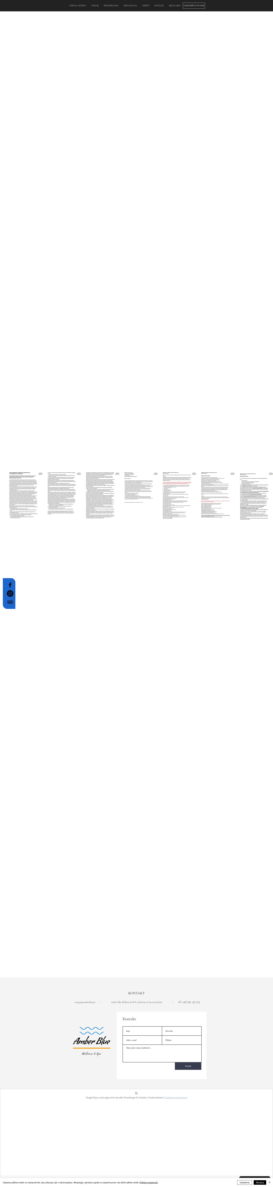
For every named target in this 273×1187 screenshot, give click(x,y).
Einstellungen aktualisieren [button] (175, 1097)
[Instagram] (10, 593)
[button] (175, 6)
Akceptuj (260, 1182)
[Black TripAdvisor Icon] (10, 602)
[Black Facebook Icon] (10, 585)
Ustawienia (245, 1182)
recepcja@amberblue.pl (85, 1002)
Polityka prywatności (149, 1182)
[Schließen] (269, 1182)
